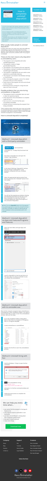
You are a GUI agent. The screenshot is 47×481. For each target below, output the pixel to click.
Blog (4, 446)
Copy (6, 382)
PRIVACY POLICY (28, 477)
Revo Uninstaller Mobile (35, 448)
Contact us (5, 450)
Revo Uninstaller (34, 443)
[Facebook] (16, 470)
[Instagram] (25, 470)
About (4, 443)
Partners (5, 448)
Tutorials (19, 446)
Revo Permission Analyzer (36, 450)
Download (8, 147)
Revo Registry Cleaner (35, 446)
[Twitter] (20, 470)
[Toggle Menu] (44, 2)
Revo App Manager (34, 453)
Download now (15, 426)
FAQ (18, 443)
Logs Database (20, 450)
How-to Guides (20, 448)
